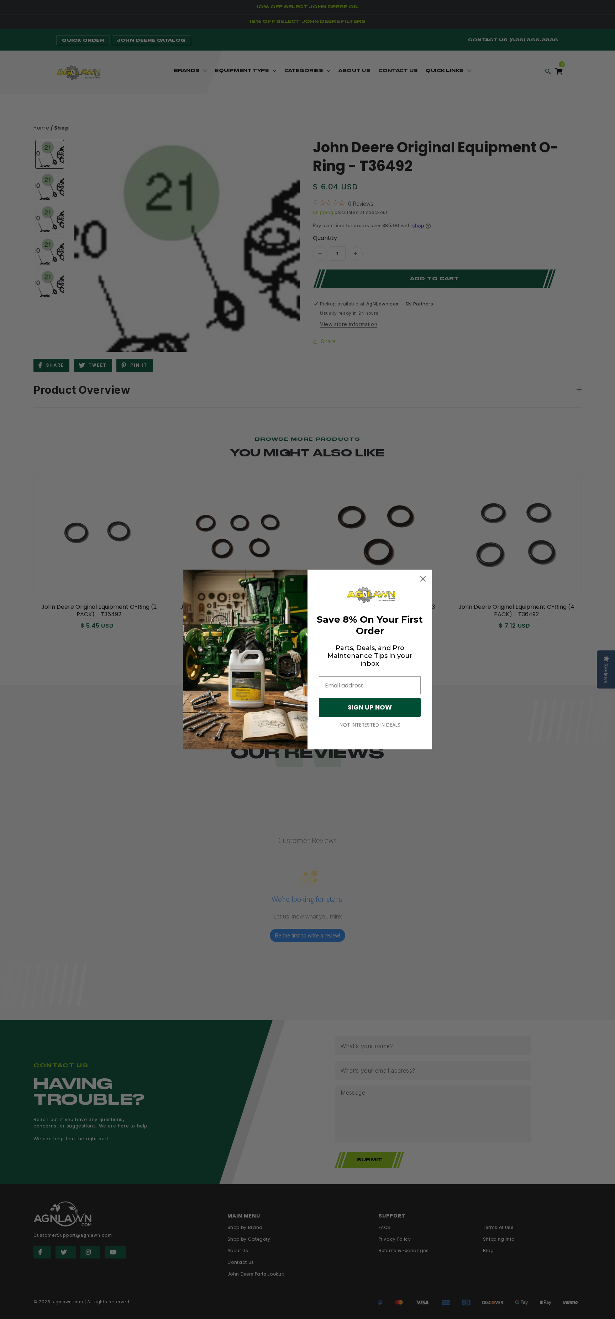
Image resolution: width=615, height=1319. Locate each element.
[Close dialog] (423, 578)
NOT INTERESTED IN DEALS (370, 724)
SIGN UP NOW (370, 707)
